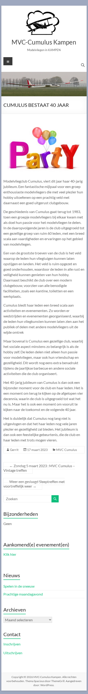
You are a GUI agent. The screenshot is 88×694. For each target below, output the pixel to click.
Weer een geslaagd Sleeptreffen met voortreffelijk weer (34, 483)
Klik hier (9, 554)
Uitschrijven (12, 653)
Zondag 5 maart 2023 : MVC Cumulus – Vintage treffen (39, 468)
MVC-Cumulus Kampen (44, 42)
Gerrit (14, 450)
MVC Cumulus (66, 450)
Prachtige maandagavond (23, 594)
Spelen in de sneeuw (19, 586)
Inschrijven (12, 644)
